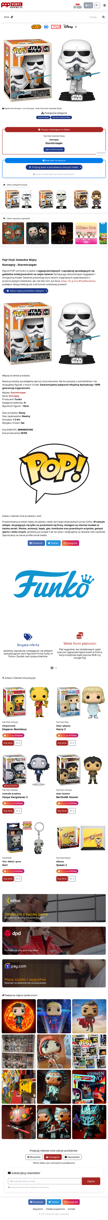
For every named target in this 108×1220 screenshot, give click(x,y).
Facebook (37, 543)
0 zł (89, 5)
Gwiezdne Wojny (43, 117)
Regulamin (38, 1209)
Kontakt (71, 1209)
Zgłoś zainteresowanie (54, 149)
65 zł (18, 743)
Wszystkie (35, 1157)
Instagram (71, 543)
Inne (7, 17)
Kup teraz (8, 743)
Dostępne (54, 1157)
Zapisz (91, 1181)
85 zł (72, 878)
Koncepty (14, 395)
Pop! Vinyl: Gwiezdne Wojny (61, 117)
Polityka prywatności (55, 1209)
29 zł (18, 878)
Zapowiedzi (73, 1157)
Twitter (54, 543)
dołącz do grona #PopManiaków (78, 281)
